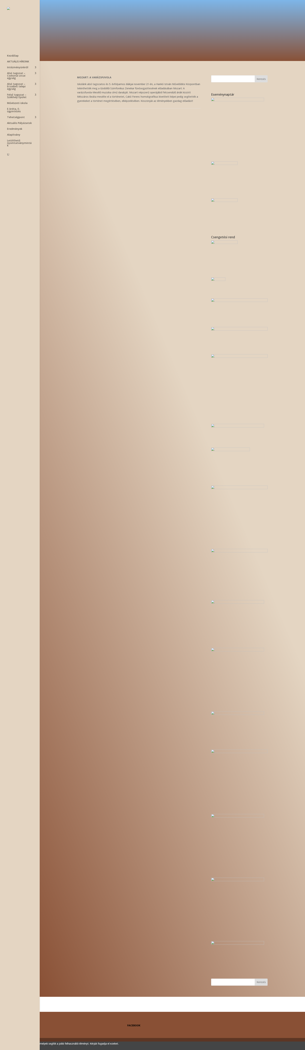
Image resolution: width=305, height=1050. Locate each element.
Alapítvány (13, 134)
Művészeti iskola (17, 103)
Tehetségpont (16, 117)
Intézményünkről (17, 67)
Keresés (261, 79)
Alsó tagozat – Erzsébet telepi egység (16, 87)
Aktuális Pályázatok (19, 123)
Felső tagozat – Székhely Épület (16, 96)
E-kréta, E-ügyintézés (14, 110)
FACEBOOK (133, 1025)
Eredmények (14, 129)
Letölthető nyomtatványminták (19, 143)
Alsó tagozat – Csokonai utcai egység (16, 76)
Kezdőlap (13, 55)
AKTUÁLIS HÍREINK (18, 61)
